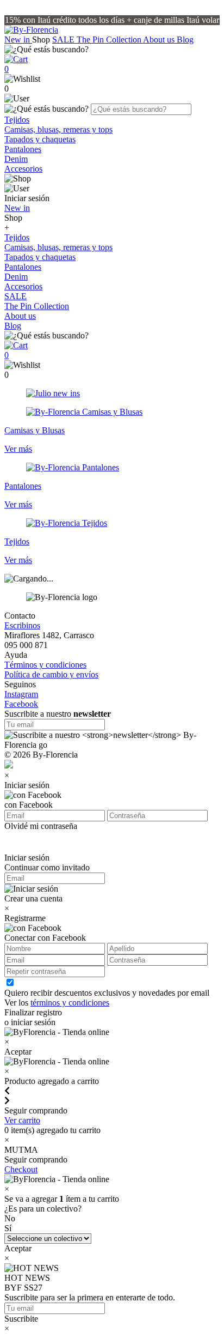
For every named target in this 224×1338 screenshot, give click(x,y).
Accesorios (23, 168)
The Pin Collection (110, 39)
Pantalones (22, 149)
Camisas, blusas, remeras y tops (58, 129)
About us (160, 39)
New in (18, 39)
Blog (185, 39)
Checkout (21, 1169)
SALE (64, 39)
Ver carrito (22, 1120)
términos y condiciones (69, 1002)
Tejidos (16, 119)
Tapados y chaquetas (40, 139)
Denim (16, 159)
